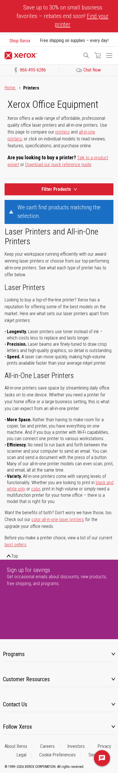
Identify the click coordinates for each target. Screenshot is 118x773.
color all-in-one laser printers (58, 519)
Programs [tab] (14, 654)
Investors (76, 746)
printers (62, 132)
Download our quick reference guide (58, 164)
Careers (47, 746)
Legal (21, 755)
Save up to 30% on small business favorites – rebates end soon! (63, 16)
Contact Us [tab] (15, 704)
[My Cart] (97, 55)
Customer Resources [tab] (26, 679)
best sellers (15, 544)
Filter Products (56, 189)
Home (10, 87)
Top (14, 556)
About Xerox (16, 746)
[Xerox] (41, 55)
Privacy (104, 746)
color (35, 489)
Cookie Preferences (57, 755)
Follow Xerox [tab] (17, 726)
